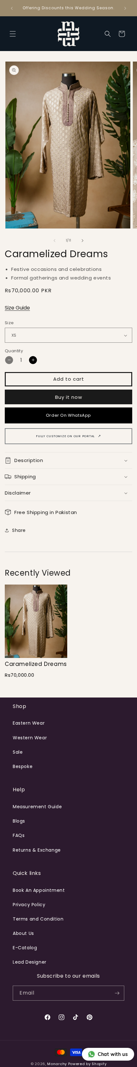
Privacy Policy (29, 904)
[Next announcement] (125, 8)
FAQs (19, 835)
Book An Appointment (39, 890)
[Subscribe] (117, 993)
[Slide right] (83, 241)
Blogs (19, 821)
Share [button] (19, 530)
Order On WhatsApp (68, 415)
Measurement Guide (37, 806)
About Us (23, 933)
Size (9, 323)
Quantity (14, 351)
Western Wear (30, 738)
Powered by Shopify (87, 1063)
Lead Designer (30, 962)
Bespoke (22, 766)
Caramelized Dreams (36, 664)
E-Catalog (25, 947)
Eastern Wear (29, 723)
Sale (18, 752)
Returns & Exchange (37, 850)
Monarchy (57, 1063)
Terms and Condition (38, 919)
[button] (13, 34)
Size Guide (17, 307)
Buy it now (68, 397)
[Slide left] (54, 241)
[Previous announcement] (12, 8)
